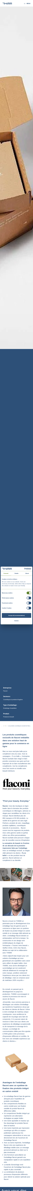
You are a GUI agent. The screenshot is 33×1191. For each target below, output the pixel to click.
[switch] (29, 598)
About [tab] (27, 573)
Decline (16, 620)
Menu (28, 3)
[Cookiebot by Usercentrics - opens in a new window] (24, 569)
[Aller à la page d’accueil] (7, 3)
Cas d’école (5, 725)
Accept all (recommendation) (16, 615)
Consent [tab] (6, 573)
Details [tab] (17, 573)
